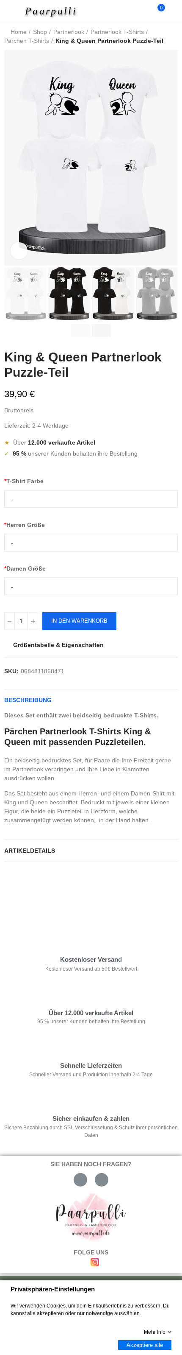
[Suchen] (143, 11)
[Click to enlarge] (19, 250)
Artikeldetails (29, 850)
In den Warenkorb (79, 621)
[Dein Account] (173, 11)
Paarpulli (51, 11)
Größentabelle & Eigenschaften (58, 644)
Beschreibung (28, 700)
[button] (12, 157)
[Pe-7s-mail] (80, 1180)
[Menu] (13, 11)
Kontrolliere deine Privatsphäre (53, 894)
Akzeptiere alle (145, 1345)
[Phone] (101, 1180)
